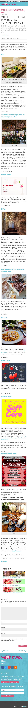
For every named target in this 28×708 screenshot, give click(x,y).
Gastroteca (5, 317)
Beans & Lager (5, 360)
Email (3, 627)
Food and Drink (11, 9)
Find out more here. (16, 551)
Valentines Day (21, 11)
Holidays (16, 9)
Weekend (3, 12)
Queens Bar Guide (18, 1)
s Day (9, 271)
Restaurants (10, 11)
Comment (3, 605)
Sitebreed (25, 706)
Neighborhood (4, 11)
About (9, 1)
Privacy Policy (14, 703)
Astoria (3, 9)
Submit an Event (14, 682)
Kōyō (2, 54)
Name (3, 622)
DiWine (3, 209)
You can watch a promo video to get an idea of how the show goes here (13, 438)
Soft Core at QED (6, 396)
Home (6, 1)
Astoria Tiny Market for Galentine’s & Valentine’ (12, 270)
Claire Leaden (6, 35)
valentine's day (4, 561)
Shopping (16, 11)
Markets (21, 9)
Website (3, 633)
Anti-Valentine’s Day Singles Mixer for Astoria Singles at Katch (12, 115)
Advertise (13, 1)
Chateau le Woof (6, 174)
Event (6, 9)
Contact (25, 1)
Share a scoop (5, 682)
